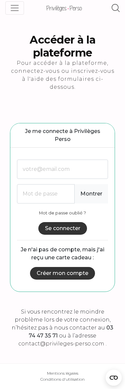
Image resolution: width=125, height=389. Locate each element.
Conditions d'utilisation (62, 379)
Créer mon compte (62, 273)
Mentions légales (62, 373)
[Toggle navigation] (14, 8)
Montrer (91, 194)
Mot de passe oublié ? (62, 212)
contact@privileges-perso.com (61, 343)
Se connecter (62, 228)
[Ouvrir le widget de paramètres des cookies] (114, 378)
